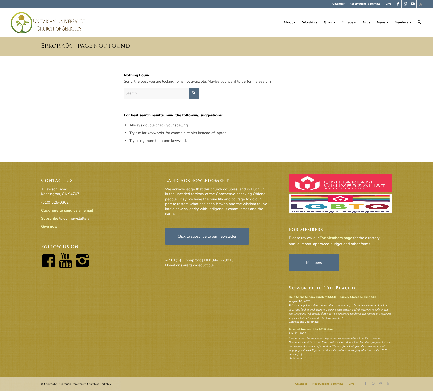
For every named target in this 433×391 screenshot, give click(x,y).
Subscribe (49, 218)
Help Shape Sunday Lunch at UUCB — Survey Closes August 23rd (333, 297)
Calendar (338, 4)
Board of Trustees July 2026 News (311, 329)
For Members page (336, 237)
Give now (49, 226)
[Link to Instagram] (405, 4)
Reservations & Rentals (365, 4)
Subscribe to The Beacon (322, 288)
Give (388, 4)
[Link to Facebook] (397, 4)
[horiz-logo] (48, 22)
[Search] (419, 22)
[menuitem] (338, 4)
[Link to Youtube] (412, 4)
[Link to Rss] (420, 4)
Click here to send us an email (67, 210)
